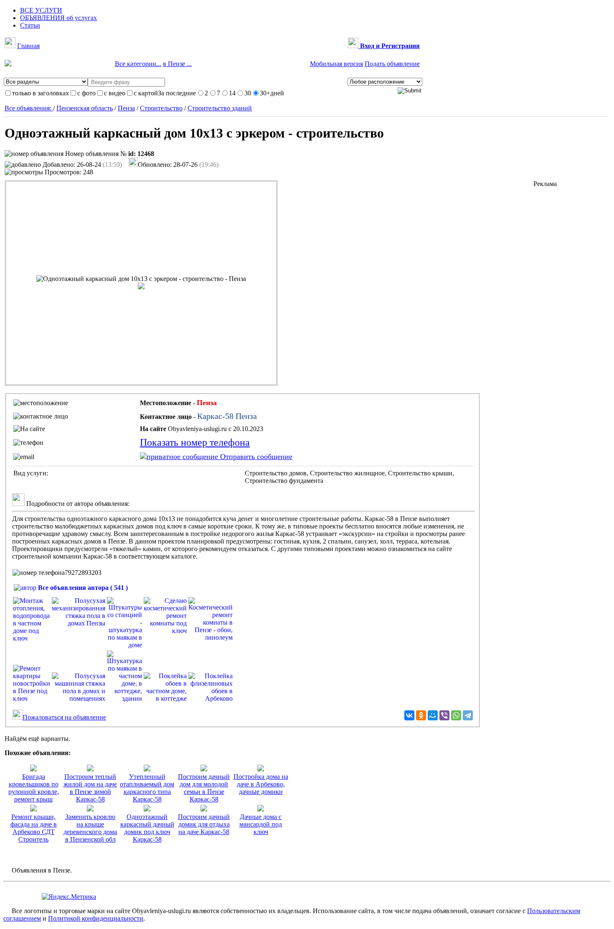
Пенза (126, 108)
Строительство (161, 108)
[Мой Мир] (433, 715)
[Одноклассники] (421, 715)
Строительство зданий (220, 108)
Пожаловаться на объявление (64, 717)
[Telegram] (468, 715)
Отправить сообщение (255, 456)
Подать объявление (392, 63)
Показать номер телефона (195, 442)
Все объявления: (29, 108)
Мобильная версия (336, 63)
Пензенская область (84, 108)
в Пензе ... (177, 63)
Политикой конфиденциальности (95, 918)
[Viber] (444, 715)
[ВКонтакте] (409, 715)
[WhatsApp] (456, 715)
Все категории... (138, 63)
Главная (28, 45)
